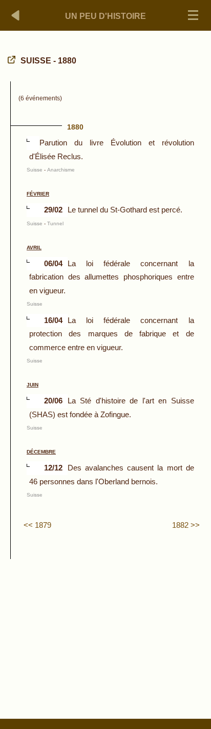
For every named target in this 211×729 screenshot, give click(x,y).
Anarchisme (61, 170)
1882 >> (186, 525)
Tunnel (55, 223)
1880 (75, 127)
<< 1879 (37, 525)
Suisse (35, 170)
